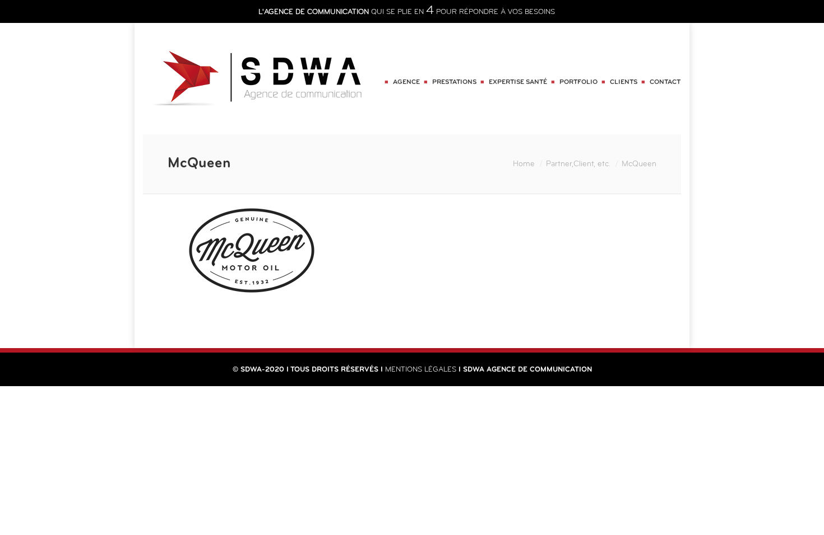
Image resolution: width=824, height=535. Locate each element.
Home (524, 164)
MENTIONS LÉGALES (420, 369)
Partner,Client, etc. (578, 164)
